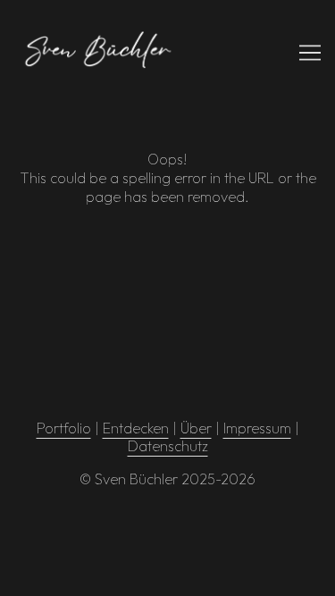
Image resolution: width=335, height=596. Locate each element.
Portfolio (64, 428)
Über (196, 428)
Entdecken (136, 428)
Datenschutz (168, 446)
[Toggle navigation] (310, 52)
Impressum (257, 428)
